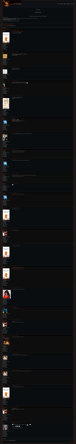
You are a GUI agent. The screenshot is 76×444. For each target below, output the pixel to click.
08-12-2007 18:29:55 (17, 183)
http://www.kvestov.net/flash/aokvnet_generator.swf (17, 31)
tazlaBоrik (4, 30)
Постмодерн (4, 183)
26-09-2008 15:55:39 (17, 353)
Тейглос (4, 67)
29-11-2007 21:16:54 (17, 67)
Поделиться (13, 67)
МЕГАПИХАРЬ (5, 229)
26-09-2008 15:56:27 (17, 369)
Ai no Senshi (4, 25)
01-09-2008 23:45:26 (17, 207)
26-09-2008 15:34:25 (17, 335)
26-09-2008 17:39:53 (17, 385)
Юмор (8, 25)
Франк (3, 52)
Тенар (3, 96)
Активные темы (71, 5)
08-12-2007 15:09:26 (17, 132)
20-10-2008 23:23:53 (17, 422)
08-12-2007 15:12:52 (17, 149)
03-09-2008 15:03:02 (17, 244)
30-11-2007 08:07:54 (17, 117)
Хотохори (4, 288)
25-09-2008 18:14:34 (17, 306)
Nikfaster (4, 159)
